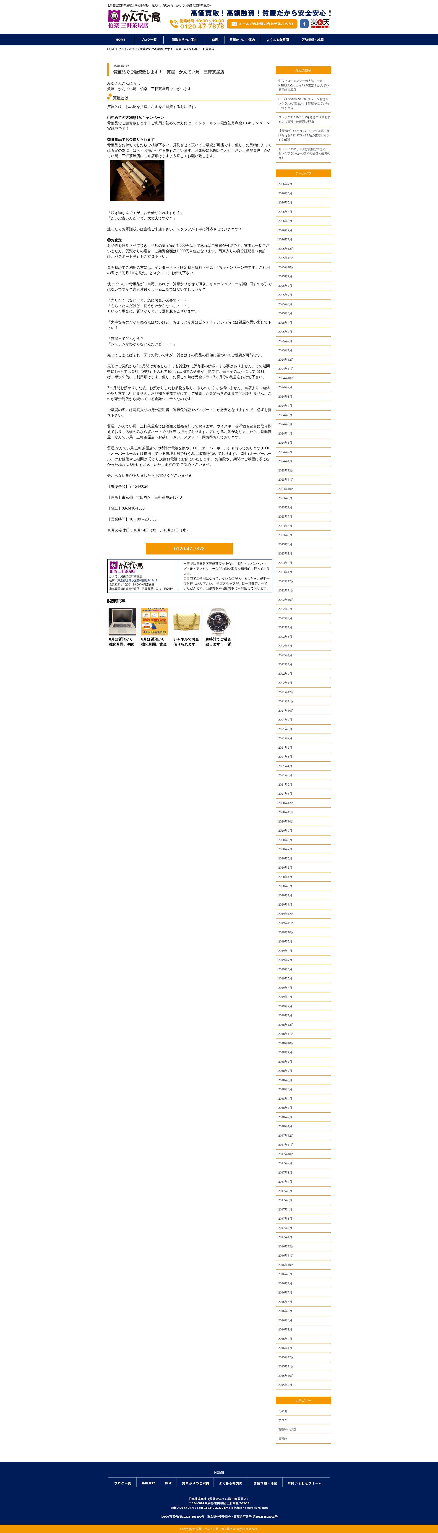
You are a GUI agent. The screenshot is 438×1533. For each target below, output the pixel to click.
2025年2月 (285, 341)
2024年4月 (285, 433)
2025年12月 (286, 249)
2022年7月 (285, 627)
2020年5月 (285, 867)
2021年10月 (286, 710)
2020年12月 (286, 803)
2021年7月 (285, 738)
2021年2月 (285, 784)
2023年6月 (285, 526)
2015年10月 (286, 1376)
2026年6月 (285, 193)
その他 (282, 1411)
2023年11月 (286, 479)
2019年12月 (286, 914)
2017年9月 (285, 1163)
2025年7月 (285, 295)
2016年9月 (285, 1274)
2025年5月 (285, 313)
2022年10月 (286, 600)
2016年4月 (285, 1320)
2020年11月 (286, 812)
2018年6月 (285, 1080)
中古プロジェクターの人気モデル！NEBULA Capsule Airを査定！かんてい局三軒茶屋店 (303, 85)
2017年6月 (285, 1191)
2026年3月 (285, 221)
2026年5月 (285, 202)
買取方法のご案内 (185, 39)
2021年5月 (285, 757)
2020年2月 (285, 895)
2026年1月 (285, 239)
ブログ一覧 (149, 39)
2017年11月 (286, 1145)
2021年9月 (285, 720)
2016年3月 (285, 1329)
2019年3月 (285, 997)
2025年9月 (285, 276)
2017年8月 (285, 1172)
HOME (120, 39)
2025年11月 (286, 258)
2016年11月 (286, 1255)
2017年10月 (286, 1154)
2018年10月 (286, 1043)
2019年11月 (286, 923)
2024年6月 (285, 415)
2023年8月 (285, 507)
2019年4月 (285, 988)
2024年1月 (285, 461)
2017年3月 (285, 1218)
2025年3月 (285, 332)
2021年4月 (285, 766)
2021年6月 (285, 747)
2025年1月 (285, 350)
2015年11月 (286, 1366)
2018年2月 (285, 1117)
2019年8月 (285, 951)
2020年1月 (285, 904)
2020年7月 (285, 849)
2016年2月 (285, 1339)
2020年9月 (285, 830)
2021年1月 (285, 793)
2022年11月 (286, 590)
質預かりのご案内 (242, 39)
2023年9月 (285, 498)
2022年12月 (286, 581)
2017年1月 (285, 1237)
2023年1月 (285, 572)
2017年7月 (285, 1181)
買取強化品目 (287, 1429)
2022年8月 (285, 618)
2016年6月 (285, 1302)
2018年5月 (285, 1089)
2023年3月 (285, 553)
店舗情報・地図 (312, 39)
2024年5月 (285, 424)
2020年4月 (285, 877)
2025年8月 (285, 286)
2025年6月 (285, 304)
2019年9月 (285, 941)
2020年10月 (286, 821)
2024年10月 (286, 378)
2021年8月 (285, 729)
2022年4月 (285, 655)
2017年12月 (286, 1135)
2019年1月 (285, 1015)
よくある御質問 (277, 39)
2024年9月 (285, 387)
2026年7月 (285, 184)
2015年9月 (285, 1385)
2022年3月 (285, 664)
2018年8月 (285, 1061)
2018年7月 (285, 1071)
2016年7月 (285, 1292)
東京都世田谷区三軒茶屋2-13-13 (137, 580)
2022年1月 (285, 683)
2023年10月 (286, 489)
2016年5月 (285, 1311)
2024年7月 (285, 405)
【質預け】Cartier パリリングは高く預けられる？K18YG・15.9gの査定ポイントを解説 (304, 135)
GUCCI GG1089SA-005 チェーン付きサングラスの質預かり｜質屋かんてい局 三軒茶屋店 (303, 103)
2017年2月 (285, 1228)
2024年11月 (286, 369)
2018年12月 (286, 1025)
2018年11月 (286, 1034)
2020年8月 (285, 840)
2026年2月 (285, 230)
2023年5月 (285, 535)
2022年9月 (285, 609)
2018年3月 (285, 1108)
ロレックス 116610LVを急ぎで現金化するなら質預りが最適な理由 (304, 119)
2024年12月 (286, 359)
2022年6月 (285, 637)
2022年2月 (285, 674)
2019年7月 (285, 960)
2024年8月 (285, 396)
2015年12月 (286, 1357)
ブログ (122, 49)
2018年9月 (285, 1052)
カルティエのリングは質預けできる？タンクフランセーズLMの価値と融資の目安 (304, 153)
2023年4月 (285, 544)
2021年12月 (286, 692)
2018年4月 (285, 1098)
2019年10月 (286, 932)
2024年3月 (285, 442)
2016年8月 (285, 1283)
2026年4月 (285, 212)
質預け (133, 49)
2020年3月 (285, 886)
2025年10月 (286, 267)
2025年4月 (285, 322)
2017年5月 (285, 1200)
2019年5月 (285, 978)
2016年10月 (286, 1265)
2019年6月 (285, 969)
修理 (215, 39)
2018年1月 (285, 1126)
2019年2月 (285, 1006)
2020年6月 (285, 858)
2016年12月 (286, 1246)
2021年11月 (286, 701)
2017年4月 (285, 1209)
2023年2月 (285, 563)
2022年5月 (285, 646)
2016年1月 (285, 1348)
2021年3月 (285, 775)
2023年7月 (285, 516)
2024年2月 (285, 452)
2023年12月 (286, 470)
